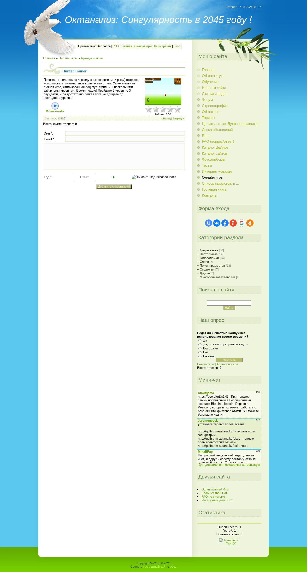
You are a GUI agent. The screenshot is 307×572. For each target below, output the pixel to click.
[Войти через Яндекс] (233, 223)
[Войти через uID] (208, 223)
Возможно (210, 348)
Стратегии (207, 269)
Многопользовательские (217, 277)
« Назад (166, 118)
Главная (126, 46)
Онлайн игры (143, 46)
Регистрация (162, 46)
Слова (204, 262)
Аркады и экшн (92, 58)
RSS (116, 46)
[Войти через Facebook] (225, 223)
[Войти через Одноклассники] (250, 223)
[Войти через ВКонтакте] (216, 223)
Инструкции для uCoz (217, 500)
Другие (205, 273)
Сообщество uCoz (214, 493)
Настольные (209, 254)
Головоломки (209, 258)
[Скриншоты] (163, 91)
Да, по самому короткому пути (225, 344)
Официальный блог (215, 489)
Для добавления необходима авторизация (229, 464)
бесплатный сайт (155, 566)
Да (205, 340)
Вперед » (178, 118)
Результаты (205, 364)
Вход (177, 46)
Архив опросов (227, 364)
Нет (205, 352)
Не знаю (209, 356)
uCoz (173, 566)
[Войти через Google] (241, 223)
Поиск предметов (212, 265)
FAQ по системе (213, 496)
